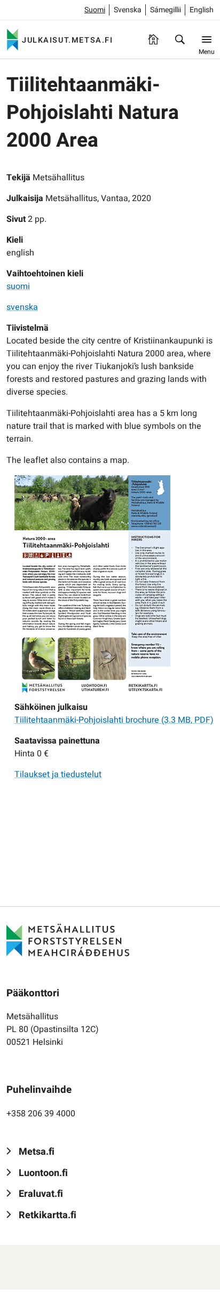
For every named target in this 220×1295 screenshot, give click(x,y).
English (202, 9)
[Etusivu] (153, 39)
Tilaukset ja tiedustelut (57, 774)
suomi (18, 286)
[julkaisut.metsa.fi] (67, 939)
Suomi (94, 9)
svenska (22, 307)
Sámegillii (165, 9)
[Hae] (180, 39)
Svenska (128, 9)
